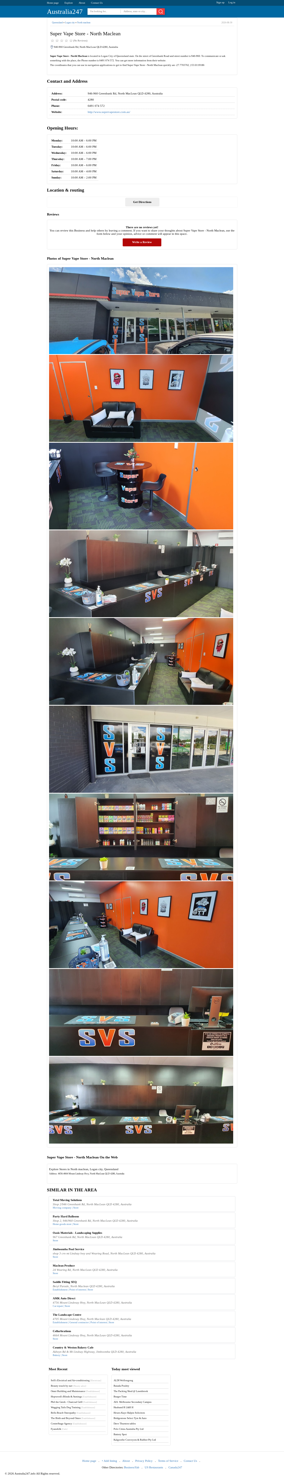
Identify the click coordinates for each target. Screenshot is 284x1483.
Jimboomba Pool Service (68, 1249)
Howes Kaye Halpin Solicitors (129, 1412)
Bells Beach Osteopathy (70, 1412)
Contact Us (97, 2)
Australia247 (65, 11)
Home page (53, 2)
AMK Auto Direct (64, 1298)
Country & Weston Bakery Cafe (73, 1347)
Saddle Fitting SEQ (65, 1282)
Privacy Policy (144, 1460)
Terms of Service (168, 1460)
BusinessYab (131, 1467)
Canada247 (175, 1467)
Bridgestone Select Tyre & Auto (130, 1418)
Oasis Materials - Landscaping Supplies (77, 1232)
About (82, 2)
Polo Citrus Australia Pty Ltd (129, 1428)
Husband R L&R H (123, 1407)
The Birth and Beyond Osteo (73, 1418)
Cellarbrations (62, 1331)
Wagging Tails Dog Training (73, 1407)
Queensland (57, 22)
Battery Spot (120, 1434)
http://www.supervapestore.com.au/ (109, 112)
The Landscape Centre (67, 1314)
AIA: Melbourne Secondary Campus (132, 1402)
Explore (69, 2)
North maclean (83, 22)
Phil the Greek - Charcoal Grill (74, 1402)
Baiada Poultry (121, 1385)
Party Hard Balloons (66, 1216)
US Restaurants (154, 1467)
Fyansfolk (59, 1428)
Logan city (70, 22)
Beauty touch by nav (68, 1385)
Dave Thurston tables (125, 1423)
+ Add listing (109, 1460)
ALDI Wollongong (123, 1380)
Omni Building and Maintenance (75, 1391)
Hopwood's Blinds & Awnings (73, 1396)
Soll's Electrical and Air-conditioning (76, 1380)
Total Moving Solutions (67, 1200)
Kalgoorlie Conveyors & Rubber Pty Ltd (135, 1439)
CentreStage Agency (69, 1423)
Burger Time (120, 1396)
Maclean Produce (64, 1265)
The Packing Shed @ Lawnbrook (131, 1391)
